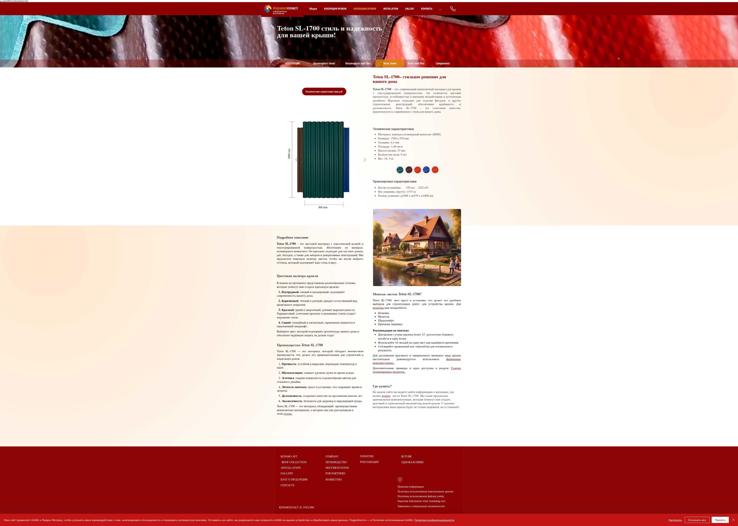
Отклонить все (697, 520)
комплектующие (401, 399)
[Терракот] (332, 200)
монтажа (378, 308)
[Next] (717, 35)
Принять (720, 520)
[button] (289, 153)
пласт (285, 8)
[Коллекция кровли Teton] (327, 200)
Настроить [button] (675, 520)
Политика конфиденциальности (434, 520)
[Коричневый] (330, 200)
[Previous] (21, 35)
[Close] (733, 520)
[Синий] (333, 200)
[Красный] (331, 200)
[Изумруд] (329, 201)
